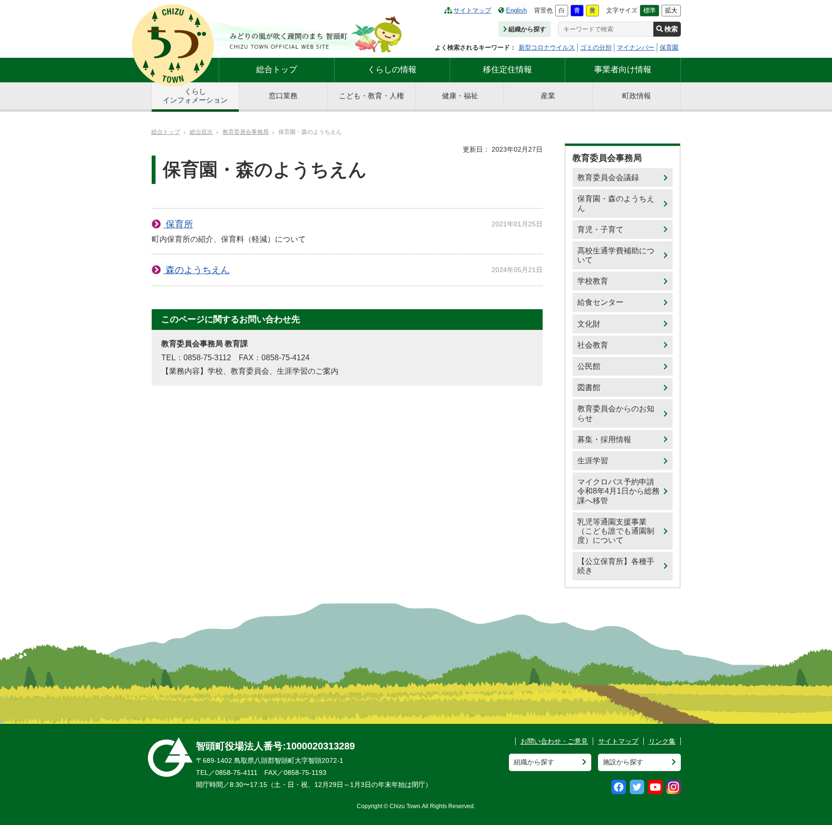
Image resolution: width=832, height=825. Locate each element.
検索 (671, 29)
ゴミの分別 (595, 47)
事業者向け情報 (622, 69)
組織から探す (527, 29)
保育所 (178, 224)
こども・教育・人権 (371, 96)
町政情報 (636, 96)
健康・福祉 (460, 96)
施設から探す (623, 762)
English (516, 10)
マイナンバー (635, 47)
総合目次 (201, 132)
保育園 (669, 47)
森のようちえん (196, 270)
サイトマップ (472, 10)
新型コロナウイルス (547, 47)
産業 (548, 96)
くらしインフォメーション (195, 95)
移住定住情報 (507, 69)
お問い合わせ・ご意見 (554, 741)
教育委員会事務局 (245, 132)
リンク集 (662, 741)
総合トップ (276, 69)
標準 (649, 10)
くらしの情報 (391, 69)
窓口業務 (283, 96)
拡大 (671, 10)
